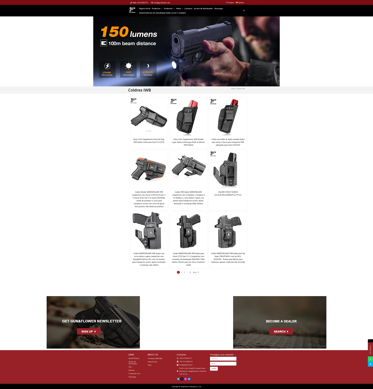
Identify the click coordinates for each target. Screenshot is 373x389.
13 (190, 272)
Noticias (132, 370)
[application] (161, 8)
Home (233, 89)
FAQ (130, 367)
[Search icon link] (244, 11)
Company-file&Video (155, 358)
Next (195, 272)
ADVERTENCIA (134, 358)
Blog (149, 365)
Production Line (134, 373)
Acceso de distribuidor (133, 363)
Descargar (132, 377)
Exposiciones (152, 362)
